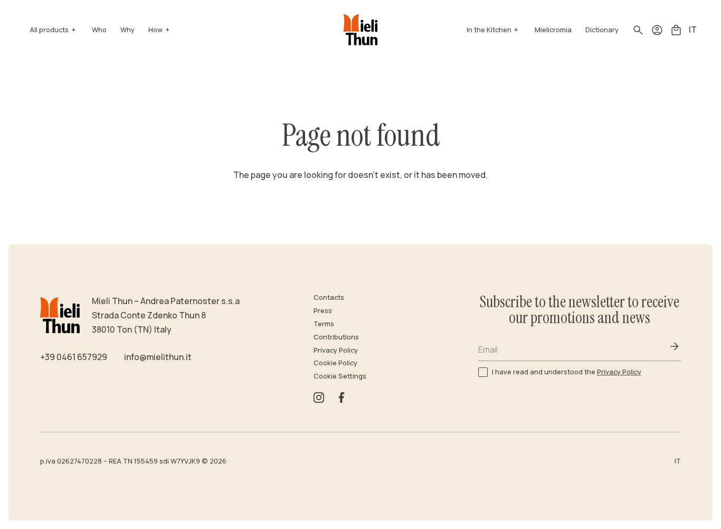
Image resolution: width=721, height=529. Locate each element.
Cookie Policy (335, 362)
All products (49, 29)
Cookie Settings (340, 376)
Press (323, 310)
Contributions (336, 337)
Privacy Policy (336, 350)
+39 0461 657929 (73, 357)
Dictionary (602, 29)
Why (127, 29)
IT (693, 29)
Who (99, 29)
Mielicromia (553, 29)
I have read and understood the (566, 371)
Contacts (329, 297)
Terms (324, 323)
